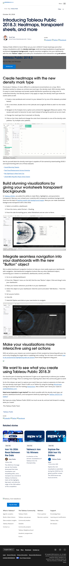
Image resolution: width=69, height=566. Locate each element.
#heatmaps (58, 384)
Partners (40, 511)
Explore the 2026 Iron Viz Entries (54, 452)
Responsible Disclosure (35, 555)
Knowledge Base (55, 514)
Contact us (6, 527)
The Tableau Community (27, 511)
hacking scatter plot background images (30, 200)
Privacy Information (22, 555)
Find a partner (42, 514)
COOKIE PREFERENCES (9, 558)
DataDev (21, 523)
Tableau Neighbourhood (26, 530)
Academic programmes (25, 533)
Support (53, 511)
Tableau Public (14, 8)
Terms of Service (11, 555)
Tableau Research (8, 523)
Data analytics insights (9, 520)
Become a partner (43, 517)
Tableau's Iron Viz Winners (34, 451)
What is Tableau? (9, 511)
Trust (17, 550)
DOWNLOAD (9, 66)
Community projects (25, 527)
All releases (53, 523)
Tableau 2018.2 (10, 196)
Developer (28, 550)
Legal (4, 555)
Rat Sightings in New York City (14, 173)
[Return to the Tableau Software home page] (9, 2)
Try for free (13, 505)
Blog (9, 8)
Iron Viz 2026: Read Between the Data (12, 452)
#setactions (31, 387)
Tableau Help (54, 520)
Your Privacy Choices (25, 558)
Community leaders (24, 520)
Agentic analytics (8, 514)
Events (20, 536)
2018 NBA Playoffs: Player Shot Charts (17, 177)
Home (5, 8)
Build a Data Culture (9, 517)
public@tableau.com (10, 389)
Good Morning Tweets (11, 167)
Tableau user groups (25, 517)
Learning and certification (58, 517)
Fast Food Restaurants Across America (17, 170)
